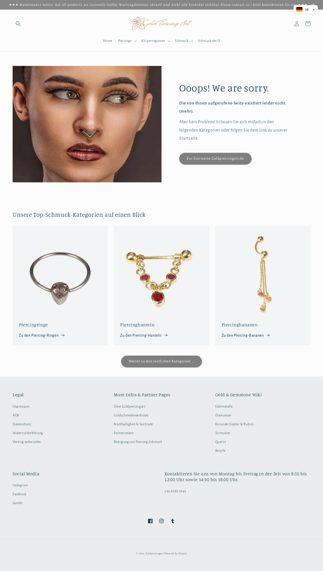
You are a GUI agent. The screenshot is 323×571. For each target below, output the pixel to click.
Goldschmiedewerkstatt (131, 415)
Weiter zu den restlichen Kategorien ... (161, 361)
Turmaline (222, 433)
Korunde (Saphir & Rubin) (234, 424)
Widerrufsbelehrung (28, 433)
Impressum (21, 406)
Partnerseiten (124, 433)
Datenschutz (22, 424)
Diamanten (223, 415)
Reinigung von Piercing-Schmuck (138, 442)
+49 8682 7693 (175, 491)
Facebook (19, 494)
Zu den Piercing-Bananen (243, 335)
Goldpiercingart (155, 553)
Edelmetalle (224, 406)
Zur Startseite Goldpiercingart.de (215, 158)
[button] (18, 23)
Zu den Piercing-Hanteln (141, 335)
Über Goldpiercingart (129, 406)
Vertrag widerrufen (27, 442)
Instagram (20, 485)
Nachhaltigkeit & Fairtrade (133, 424)
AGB (16, 415)
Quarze (220, 442)
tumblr (18, 503)
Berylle (220, 451)
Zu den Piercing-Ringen (39, 335)
